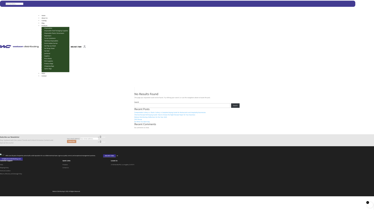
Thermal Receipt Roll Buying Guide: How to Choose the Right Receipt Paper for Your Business (164, 115)
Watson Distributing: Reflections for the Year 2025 (150, 117)
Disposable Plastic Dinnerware (54, 33)
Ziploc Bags (48, 69)
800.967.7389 (109, 156)
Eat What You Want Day (142, 122)
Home (43, 15)
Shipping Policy (4, 167)
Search (136, 102)
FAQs (1, 164)
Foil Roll (46, 51)
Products (44, 26)
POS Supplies (48, 61)
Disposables (48, 28)
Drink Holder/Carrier (51, 43)
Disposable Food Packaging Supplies (56, 31)
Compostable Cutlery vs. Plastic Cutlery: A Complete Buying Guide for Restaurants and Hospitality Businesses (170, 112)
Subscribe (71, 141)
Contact (44, 76)
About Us (45, 18)
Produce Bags (48, 63)
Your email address (73, 139)
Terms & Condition (5, 171)
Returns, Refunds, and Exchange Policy (11, 174)
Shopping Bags (49, 66)
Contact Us (66, 167)
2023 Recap (138, 119)
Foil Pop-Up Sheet (50, 46)
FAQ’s (43, 73)
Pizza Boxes (48, 58)
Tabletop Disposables (51, 41)
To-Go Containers (50, 38)
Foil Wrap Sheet (49, 48)
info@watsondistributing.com (11, 159)
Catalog (44, 20)
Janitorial (47, 53)
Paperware (47, 36)
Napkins (47, 56)
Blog (43, 23)
